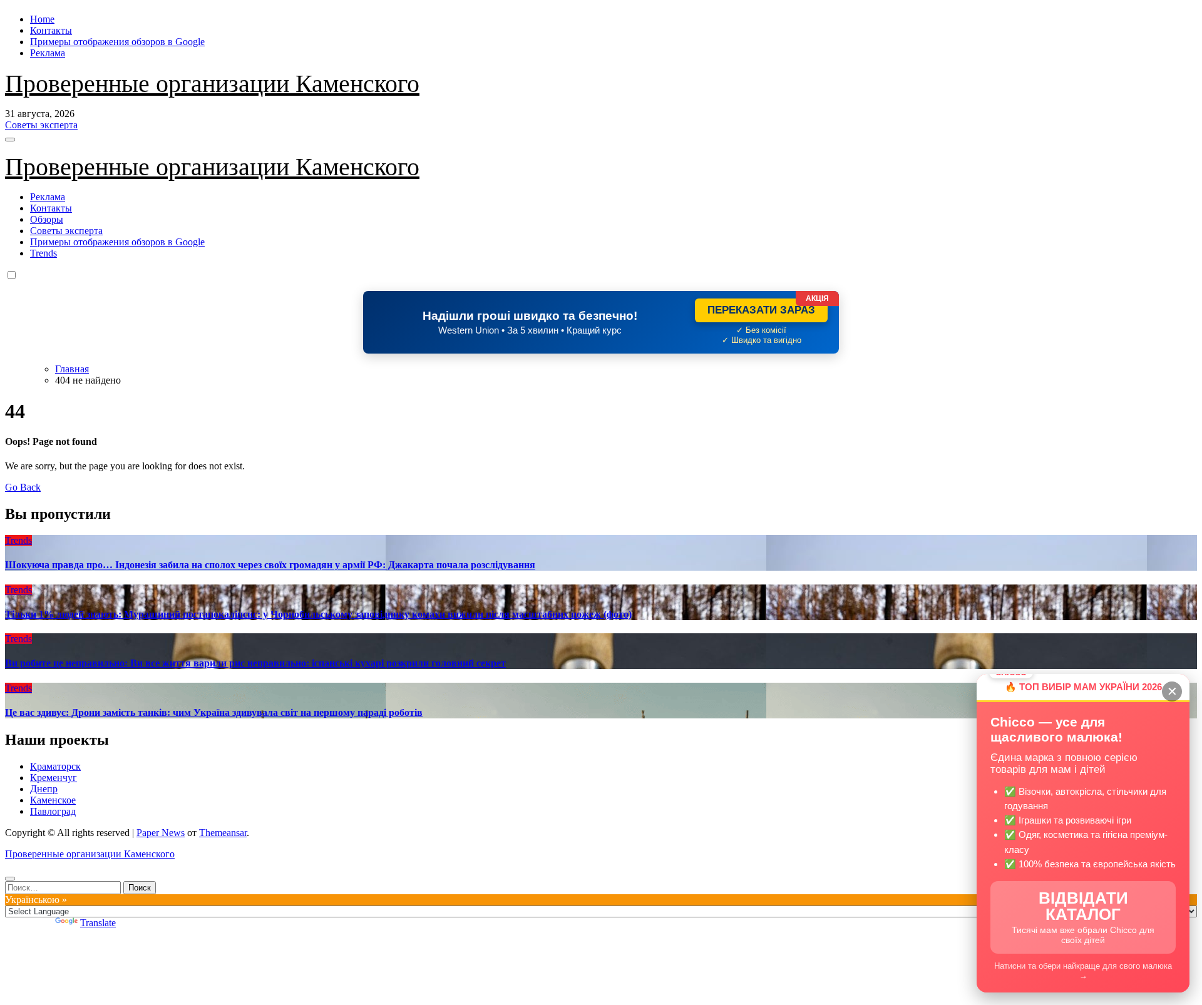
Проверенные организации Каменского (212, 83)
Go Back (23, 487)
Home (42, 19)
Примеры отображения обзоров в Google (117, 41)
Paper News (160, 832)
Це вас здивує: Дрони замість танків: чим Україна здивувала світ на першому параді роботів (214, 712)
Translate (98, 922)
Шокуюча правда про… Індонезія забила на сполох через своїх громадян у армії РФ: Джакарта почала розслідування (270, 564)
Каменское (53, 800)
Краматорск (55, 766)
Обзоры (46, 219)
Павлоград (53, 811)
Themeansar (223, 832)
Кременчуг (53, 777)
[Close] (10, 878)
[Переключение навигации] (10, 139)
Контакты (51, 30)
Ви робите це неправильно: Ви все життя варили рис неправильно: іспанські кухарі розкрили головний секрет (255, 663)
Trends (43, 253)
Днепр (44, 788)
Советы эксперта (66, 230)
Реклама (47, 53)
